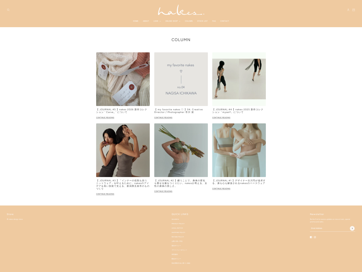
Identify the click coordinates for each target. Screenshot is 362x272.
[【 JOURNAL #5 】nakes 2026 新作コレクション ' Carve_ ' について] (123, 79)
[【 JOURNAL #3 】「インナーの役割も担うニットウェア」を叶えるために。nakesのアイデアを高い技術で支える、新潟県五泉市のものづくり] (123, 150)
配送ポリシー (176, 259)
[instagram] (314, 237)
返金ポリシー (176, 245)
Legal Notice (177, 228)
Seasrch (175, 219)
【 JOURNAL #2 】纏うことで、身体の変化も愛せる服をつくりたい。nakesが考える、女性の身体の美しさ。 (180, 183)
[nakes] (181, 10)
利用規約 (175, 254)
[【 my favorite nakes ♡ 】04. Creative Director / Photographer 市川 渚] (181, 79)
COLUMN (181, 39)
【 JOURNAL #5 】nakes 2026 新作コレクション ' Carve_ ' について (121, 110)
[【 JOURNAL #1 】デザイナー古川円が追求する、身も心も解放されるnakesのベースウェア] (239, 150)
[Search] (8, 9)
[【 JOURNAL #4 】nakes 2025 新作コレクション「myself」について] (239, 79)
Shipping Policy (178, 232)
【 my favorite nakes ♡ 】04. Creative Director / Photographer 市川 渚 (178, 110)
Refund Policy (178, 237)
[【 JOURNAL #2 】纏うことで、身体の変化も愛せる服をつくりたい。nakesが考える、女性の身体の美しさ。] (181, 150)
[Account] (348, 9)
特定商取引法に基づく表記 (181, 263)
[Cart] (353, 9)
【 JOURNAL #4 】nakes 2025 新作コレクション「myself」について (237, 110)
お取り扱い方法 (177, 241)
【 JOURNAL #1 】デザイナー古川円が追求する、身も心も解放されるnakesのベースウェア (239, 182)
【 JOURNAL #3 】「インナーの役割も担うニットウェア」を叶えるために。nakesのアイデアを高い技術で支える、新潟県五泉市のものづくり (123, 184)
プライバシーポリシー (179, 250)
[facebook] (311, 237)
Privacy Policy (178, 223)
